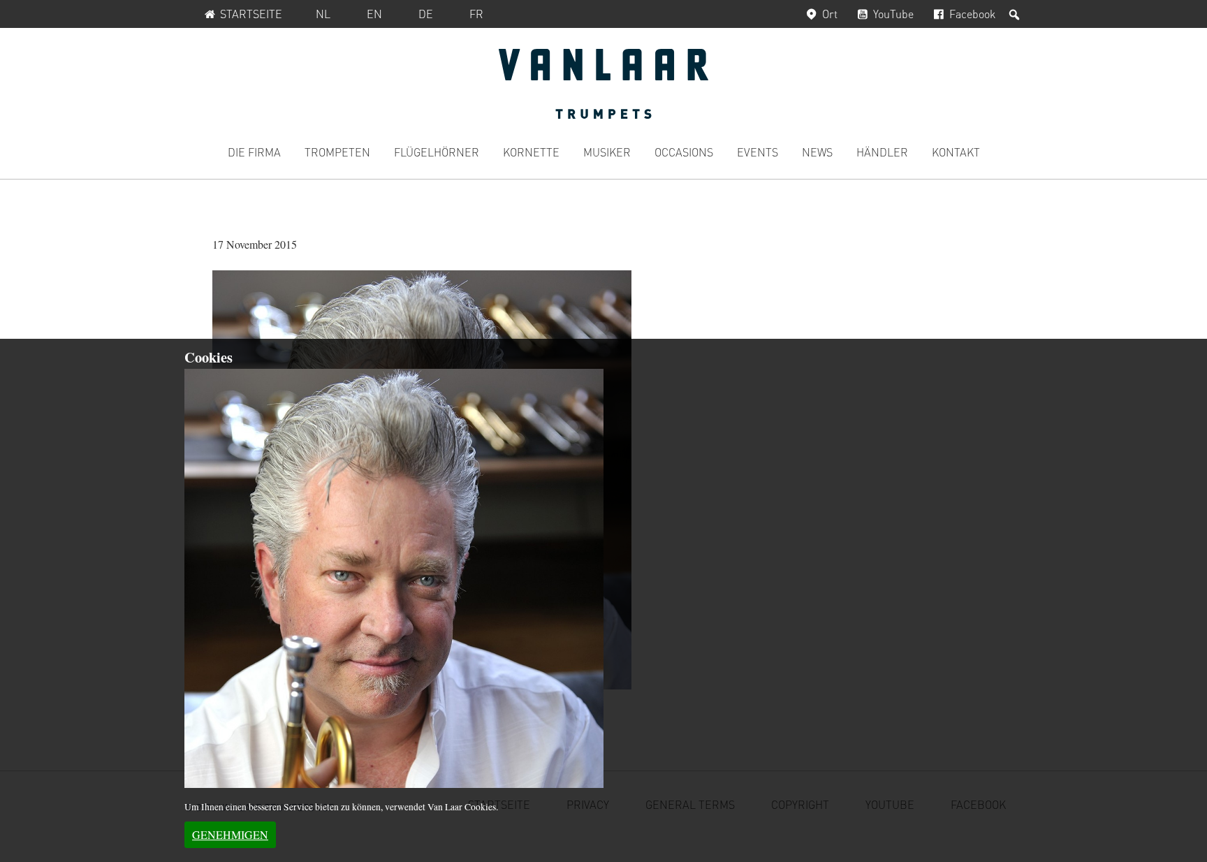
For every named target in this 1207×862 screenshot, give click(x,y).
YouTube (893, 13)
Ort (829, 13)
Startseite (251, 13)
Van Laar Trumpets (603, 84)
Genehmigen (230, 834)
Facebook (972, 13)
